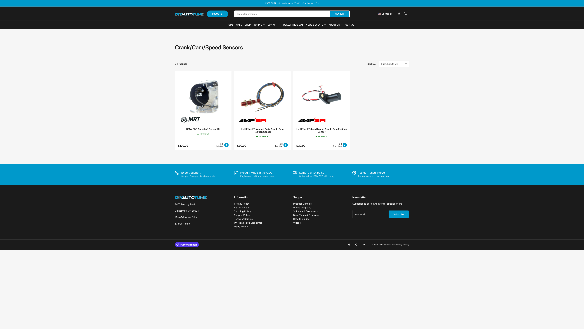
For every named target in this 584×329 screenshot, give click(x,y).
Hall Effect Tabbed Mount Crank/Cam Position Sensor (321, 130)
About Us (334, 24)
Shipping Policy (242, 211)
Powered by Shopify (400, 244)
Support (273, 24)
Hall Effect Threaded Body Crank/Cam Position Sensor (262, 130)
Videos (297, 222)
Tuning (258, 24)
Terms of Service (243, 219)
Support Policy (242, 215)
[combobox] (292, 14)
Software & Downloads (305, 211)
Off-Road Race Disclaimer (248, 222)
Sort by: (371, 64)
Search (339, 13)
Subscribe (398, 214)
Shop (248, 24)
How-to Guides (301, 219)
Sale (239, 24)
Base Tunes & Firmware (306, 215)
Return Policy (241, 207)
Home (230, 24)
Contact (350, 24)
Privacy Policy (241, 203)
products (216, 14)
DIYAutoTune (384, 244)
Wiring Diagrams (302, 207)
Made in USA (241, 226)
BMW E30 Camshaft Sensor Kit (203, 129)
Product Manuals (302, 203)
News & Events (314, 24)
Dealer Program (293, 24)
